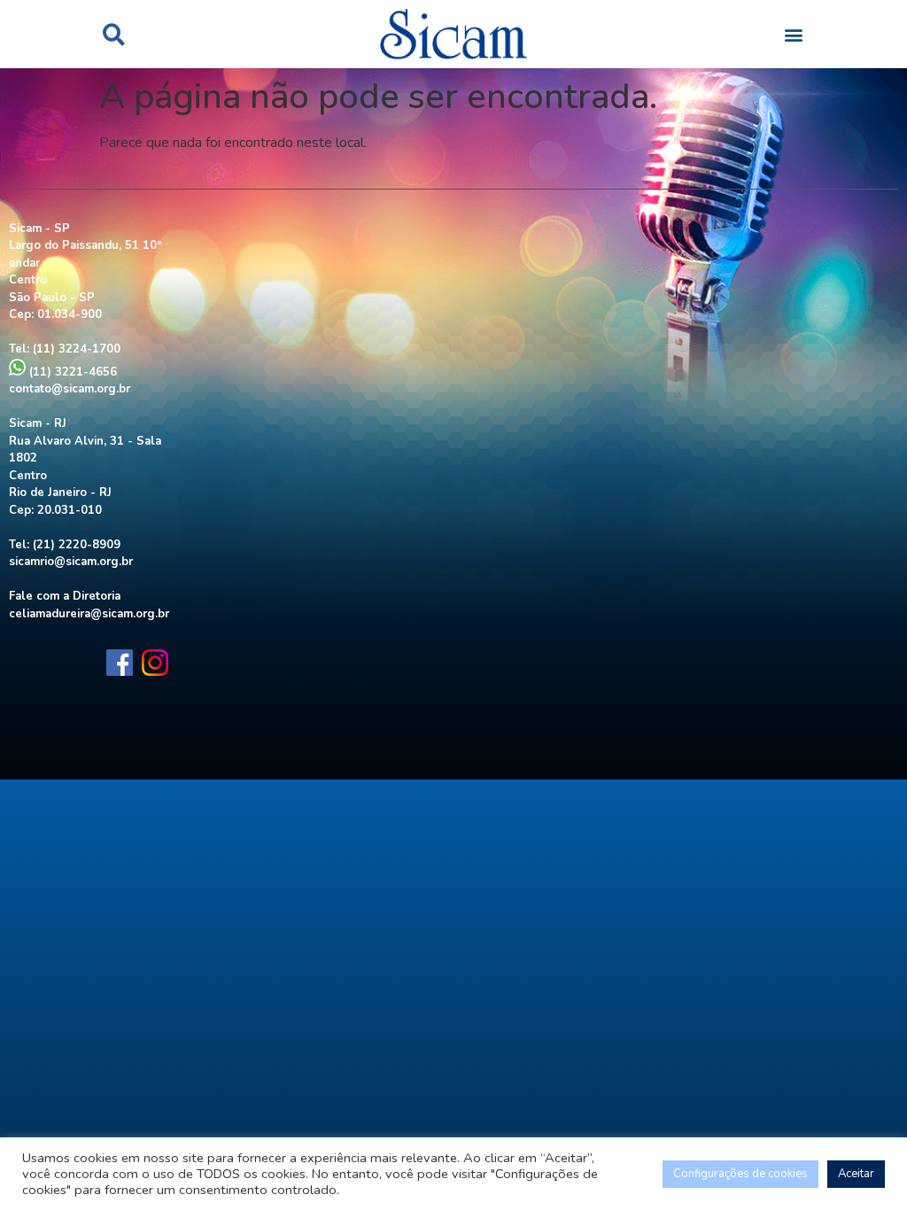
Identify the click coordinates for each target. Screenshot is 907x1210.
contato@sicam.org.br (69, 389)
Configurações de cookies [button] (740, 1174)
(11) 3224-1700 (76, 349)
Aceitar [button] (856, 1174)
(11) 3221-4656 (71, 372)
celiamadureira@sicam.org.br (89, 614)
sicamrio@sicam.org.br (71, 562)
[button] (113, 34)
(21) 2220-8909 (76, 545)
